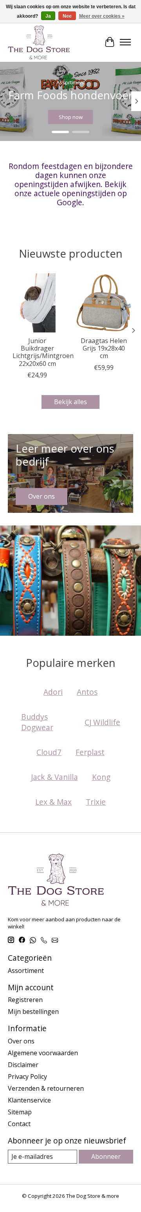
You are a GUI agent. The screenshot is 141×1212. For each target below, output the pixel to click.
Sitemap (20, 1112)
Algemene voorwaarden (43, 1053)
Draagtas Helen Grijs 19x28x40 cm (104, 348)
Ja (48, 16)
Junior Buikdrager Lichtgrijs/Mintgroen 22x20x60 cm (43, 352)
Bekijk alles (70, 401)
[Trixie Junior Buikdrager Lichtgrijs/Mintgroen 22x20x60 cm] (37, 302)
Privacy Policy (27, 1076)
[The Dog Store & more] (39, 42)
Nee (67, 16)
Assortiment (26, 970)
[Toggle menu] (125, 42)
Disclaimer (23, 1064)
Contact (19, 1123)
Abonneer (106, 1156)
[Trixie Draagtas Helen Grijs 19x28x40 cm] (103, 302)
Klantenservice (29, 1100)
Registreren (25, 999)
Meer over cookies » (102, 16)
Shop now (71, 117)
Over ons (21, 1041)
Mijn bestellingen (33, 1011)
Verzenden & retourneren (46, 1088)
